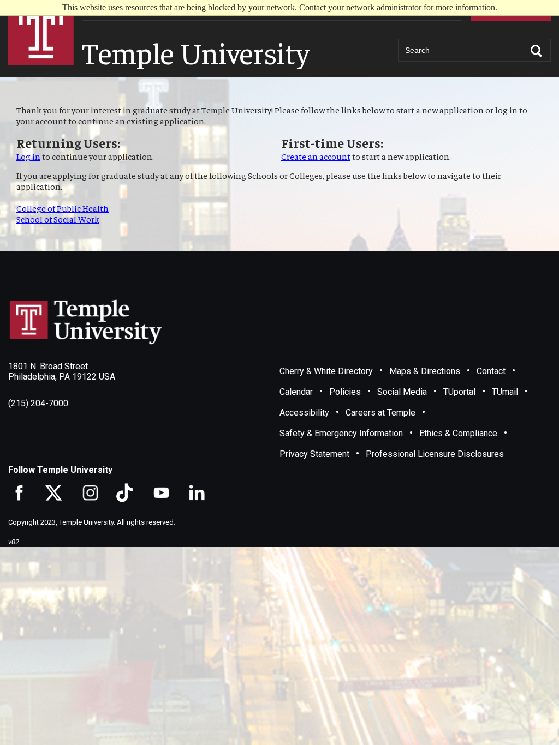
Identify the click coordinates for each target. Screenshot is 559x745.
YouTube (159, 492)
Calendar (296, 392)
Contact (491, 371)
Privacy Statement (314, 454)
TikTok (124, 492)
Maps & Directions (424, 371)
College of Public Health (62, 207)
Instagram (88, 492)
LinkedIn (195, 492)
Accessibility (304, 412)
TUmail (505, 392)
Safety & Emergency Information (341, 433)
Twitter (53, 492)
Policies (345, 392)
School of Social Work (57, 218)
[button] (537, 51)
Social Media (402, 392)
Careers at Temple (380, 412)
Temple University (41, 32)
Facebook (17, 492)
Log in (28, 156)
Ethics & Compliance (458, 433)
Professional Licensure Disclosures (435, 454)
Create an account (315, 156)
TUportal (459, 392)
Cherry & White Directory (326, 371)
